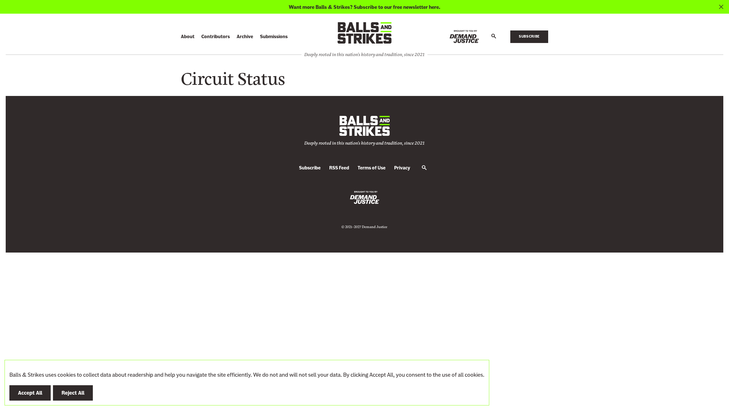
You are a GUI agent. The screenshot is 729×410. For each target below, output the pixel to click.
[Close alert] (721, 7)
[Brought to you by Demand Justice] (464, 36)
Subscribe (529, 36)
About (187, 37)
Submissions (274, 37)
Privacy (402, 168)
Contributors (215, 37)
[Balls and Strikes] (364, 33)
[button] (493, 36)
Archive (245, 37)
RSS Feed (339, 168)
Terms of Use (372, 168)
